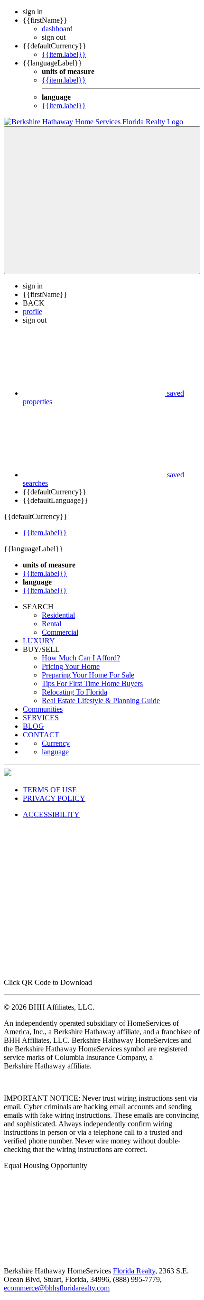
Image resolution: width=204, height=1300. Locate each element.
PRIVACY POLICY (54, 798)
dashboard (57, 29)
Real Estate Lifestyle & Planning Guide (101, 700)
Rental (51, 624)
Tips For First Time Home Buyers (92, 683)
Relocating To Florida (74, 692)
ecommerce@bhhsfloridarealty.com (57, 1288)
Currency (56, 743)
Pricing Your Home (71, 666)
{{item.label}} (64, 54)
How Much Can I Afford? (81, 658)
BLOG (33, 726)
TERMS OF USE (50, 790)
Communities (43, 709)
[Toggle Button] (102, 200)
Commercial (60, 632)
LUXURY (39, 641)
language (55, 752)
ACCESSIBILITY (51, 814)
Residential (58, 615)
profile (32, 311)
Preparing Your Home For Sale (88, 675)
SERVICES (41, 718)
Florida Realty (134, 1271)
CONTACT (41, 735)
